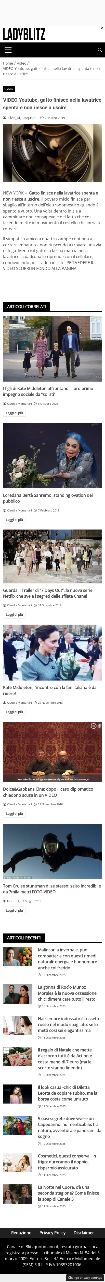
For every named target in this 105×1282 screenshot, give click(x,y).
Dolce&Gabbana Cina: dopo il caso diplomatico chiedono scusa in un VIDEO (48, 792)
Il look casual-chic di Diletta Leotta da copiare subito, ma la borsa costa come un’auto (67, 1093)
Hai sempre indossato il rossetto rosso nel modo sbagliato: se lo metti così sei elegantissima (69, 1024)
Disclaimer (84, 1232)
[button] (100, 50)
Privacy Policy (52, 1232)
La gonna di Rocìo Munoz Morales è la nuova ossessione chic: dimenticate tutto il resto (67, 993)
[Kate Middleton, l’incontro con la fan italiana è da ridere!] (52, 653)
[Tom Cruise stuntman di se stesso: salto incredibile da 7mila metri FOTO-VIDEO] (52, 851)
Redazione (21, 1232)
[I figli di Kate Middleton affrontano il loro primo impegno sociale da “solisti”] (52, 349)
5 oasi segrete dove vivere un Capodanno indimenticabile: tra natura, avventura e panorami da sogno (69, 1127)
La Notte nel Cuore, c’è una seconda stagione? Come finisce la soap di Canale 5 (68, 1193)
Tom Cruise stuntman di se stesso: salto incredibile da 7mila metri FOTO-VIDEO (52, 889)
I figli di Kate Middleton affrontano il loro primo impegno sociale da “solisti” (48, 391)
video (9, 89)
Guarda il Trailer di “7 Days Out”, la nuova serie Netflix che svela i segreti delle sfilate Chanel (48, 593)
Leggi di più (14, 413)
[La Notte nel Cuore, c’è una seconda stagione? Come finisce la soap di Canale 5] (17, 1194)
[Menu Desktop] (8, 49)
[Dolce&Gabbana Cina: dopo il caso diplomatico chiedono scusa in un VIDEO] (52, 752)
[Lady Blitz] (24, 33)
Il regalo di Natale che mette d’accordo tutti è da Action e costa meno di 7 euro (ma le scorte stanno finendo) (65, 1058)
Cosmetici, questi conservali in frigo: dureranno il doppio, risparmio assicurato (67, 1162)
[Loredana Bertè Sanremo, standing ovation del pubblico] (52, 455)
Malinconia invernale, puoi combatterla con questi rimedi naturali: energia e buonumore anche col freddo (67, 958)
